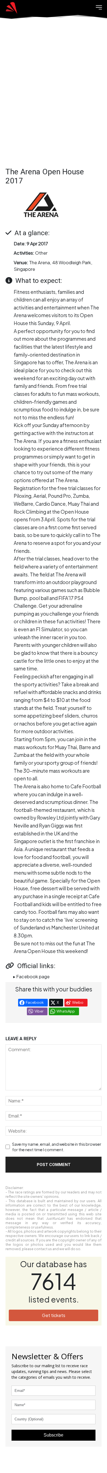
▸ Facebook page (31, 976)
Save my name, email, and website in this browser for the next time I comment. (56, 1147)
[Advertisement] (53, 97)
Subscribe (53, 1435)
